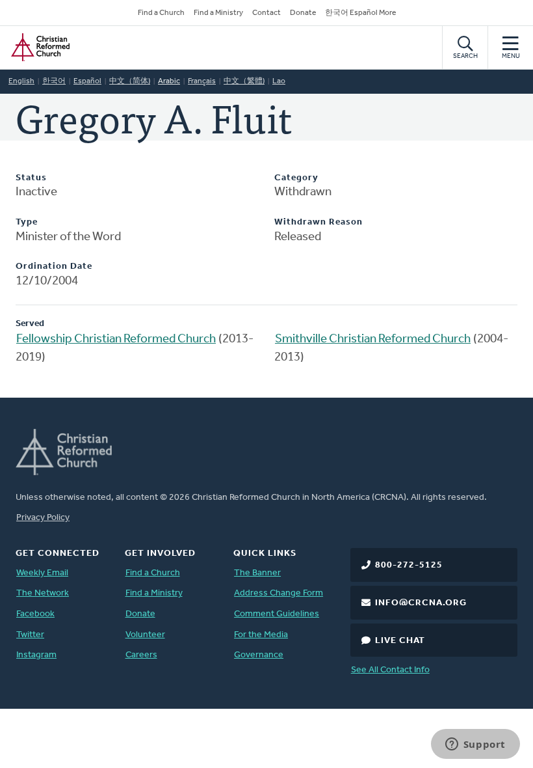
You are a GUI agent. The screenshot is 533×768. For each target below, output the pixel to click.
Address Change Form (278, 593)
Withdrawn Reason (318, 222)
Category (296, 178)
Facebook (35, 614)
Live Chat (400, 641)
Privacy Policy (43, 518)
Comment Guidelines (276, 614)
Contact (266, 13)
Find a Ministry (218, 13)
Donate (303, 13)
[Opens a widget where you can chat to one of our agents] (475, 745)
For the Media (261, 635)
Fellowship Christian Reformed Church (116, 339)
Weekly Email (42, 573)
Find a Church (161, 13)
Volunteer (145, 635)
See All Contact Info (390, 670)
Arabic (169, 81)
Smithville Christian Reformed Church (373, 339)
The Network (42, 593)
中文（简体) (129, 81)
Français (202, 81)
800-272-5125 (409, 565)
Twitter (30, 635)
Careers (141, 655)
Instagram (36, 655)
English (21, 81)
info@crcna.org (421, 603)
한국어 (54, 81)
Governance (258, 655)
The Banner (257, 573)
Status (31, 178)
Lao (278, 81)
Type (27, 222)
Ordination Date (54, 266)
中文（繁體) (244, 81)
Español (87, 81)
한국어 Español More (360, 13)
